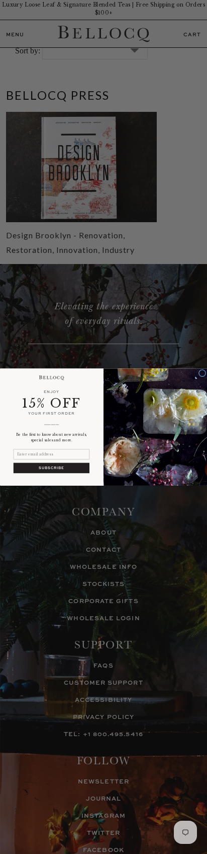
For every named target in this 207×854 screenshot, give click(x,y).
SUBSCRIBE (51, 468)
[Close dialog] (202, 373)
